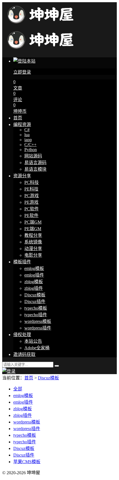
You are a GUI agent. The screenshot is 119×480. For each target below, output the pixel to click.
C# (27, 129)
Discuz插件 (34, 301)
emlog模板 (34, 268)
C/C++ (30, 144)
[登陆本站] (8, 371)
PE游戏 (31, 202)
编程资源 (22, 124)
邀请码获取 (24, 354)
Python (30, 149)
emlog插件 (34, 275)
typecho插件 (35, 314)
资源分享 (22, 175)
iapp (28, 139)
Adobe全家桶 (37, 347)
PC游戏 (31, 195)
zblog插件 (33, 288)
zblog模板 (33, 281)
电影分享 (33, 255)
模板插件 (22, 261)
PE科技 (31, 189)
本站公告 (33, 341)
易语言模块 (35, 169)
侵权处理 (22, 334)
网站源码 (33, 156)
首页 (17, 118)
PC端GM (33, 222)
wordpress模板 (37, 321)
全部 (17, 389)
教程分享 (33, 235)
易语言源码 (35, 162)
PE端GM (32, 228)
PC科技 (31, 182)
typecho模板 (35, 308)
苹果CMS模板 (26, 461)
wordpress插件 (37, 328)
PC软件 (31, 209)
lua (27, 134)
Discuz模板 (34, 295)
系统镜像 (33, 242)
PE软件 (31, 215)
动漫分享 (33, 248)
